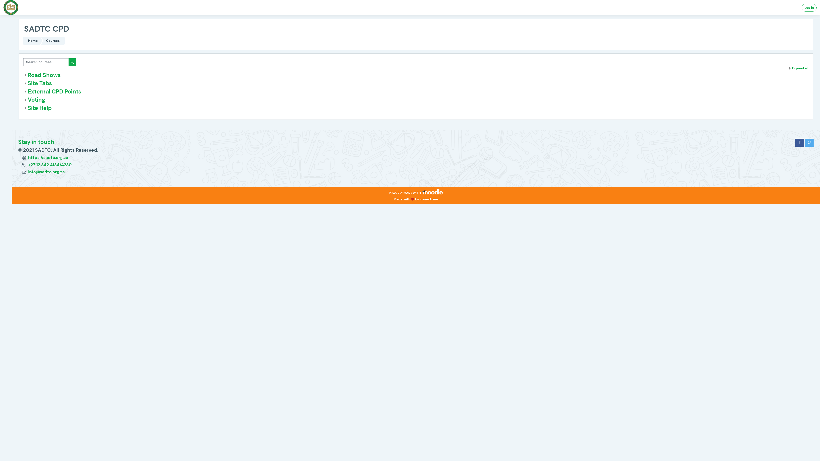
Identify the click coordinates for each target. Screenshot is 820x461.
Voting (36, 99)
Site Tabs (40, 83)
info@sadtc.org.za (46, 172)
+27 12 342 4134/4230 (50, 165)
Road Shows (44, 75)
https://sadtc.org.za (48, 157)
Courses (53, 41)
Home (33, 41)
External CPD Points (54, 91)
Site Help (40, 108)
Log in (809, 8)
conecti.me (429, 199)
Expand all (800, 68)
